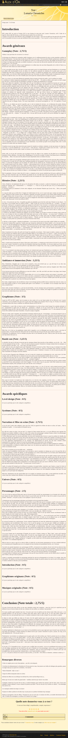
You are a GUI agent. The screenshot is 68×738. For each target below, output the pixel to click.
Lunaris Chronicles (27, 5)
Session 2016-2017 (10, 5)
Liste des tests (19, 5)
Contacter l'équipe (61, 735)
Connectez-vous (29, 722)
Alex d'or (2, 5)
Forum (46, 735)
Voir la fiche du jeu (9, 18)
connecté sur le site (32, 711)
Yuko (35, 15)
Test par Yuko (36, 5)
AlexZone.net (12, 735)
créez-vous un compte (49, 722)
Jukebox (52, 735)
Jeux (41, 735)
